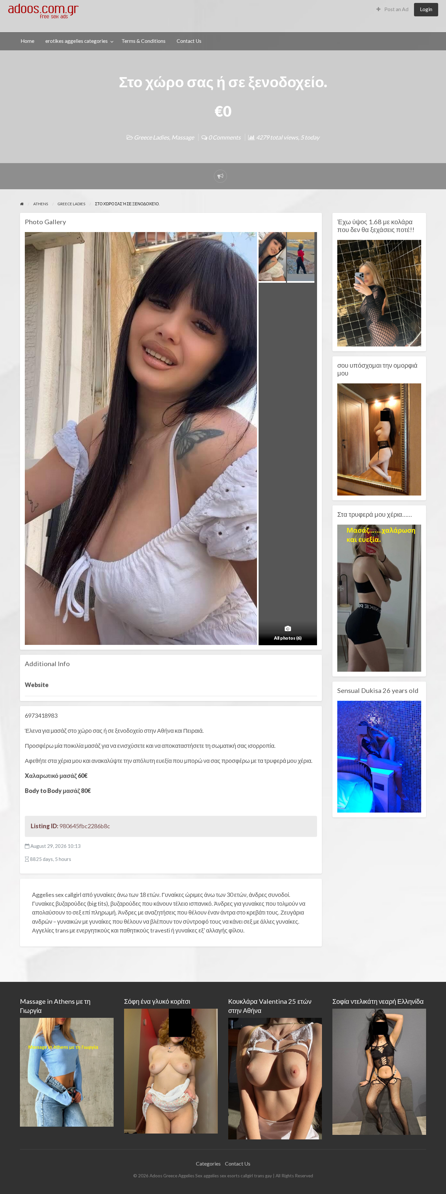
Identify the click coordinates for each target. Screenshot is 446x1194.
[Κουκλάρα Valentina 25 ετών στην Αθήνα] (275, 1078)
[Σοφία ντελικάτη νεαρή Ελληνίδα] (379, 1071)
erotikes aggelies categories (76, 41)
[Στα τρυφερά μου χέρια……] (379, 597)
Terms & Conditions (143, 41)
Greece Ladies (151, 137)
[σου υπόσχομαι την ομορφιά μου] (379, 438)
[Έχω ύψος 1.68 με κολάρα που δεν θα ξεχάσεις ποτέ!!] (379, 292)
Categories (208, 1163)
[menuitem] (392, 9)
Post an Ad (395, 9)
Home (27, 41)
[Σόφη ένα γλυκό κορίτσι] (171, 1070)
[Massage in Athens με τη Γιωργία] (67, 1071)
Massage (182, 137)
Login (426, 9)
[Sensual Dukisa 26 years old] (379, 756)
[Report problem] (220, 176)
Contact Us (189, 41)
